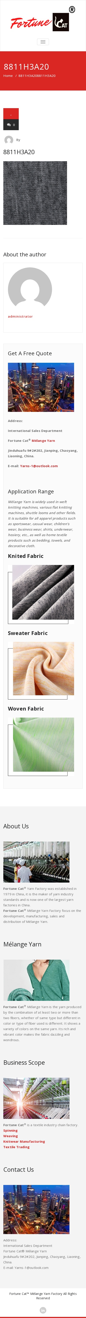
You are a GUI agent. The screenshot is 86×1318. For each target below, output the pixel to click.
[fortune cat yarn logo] (43, 18)
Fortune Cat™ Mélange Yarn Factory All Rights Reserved (43, 1296)
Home (8, 75)
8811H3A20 (28, 75)
